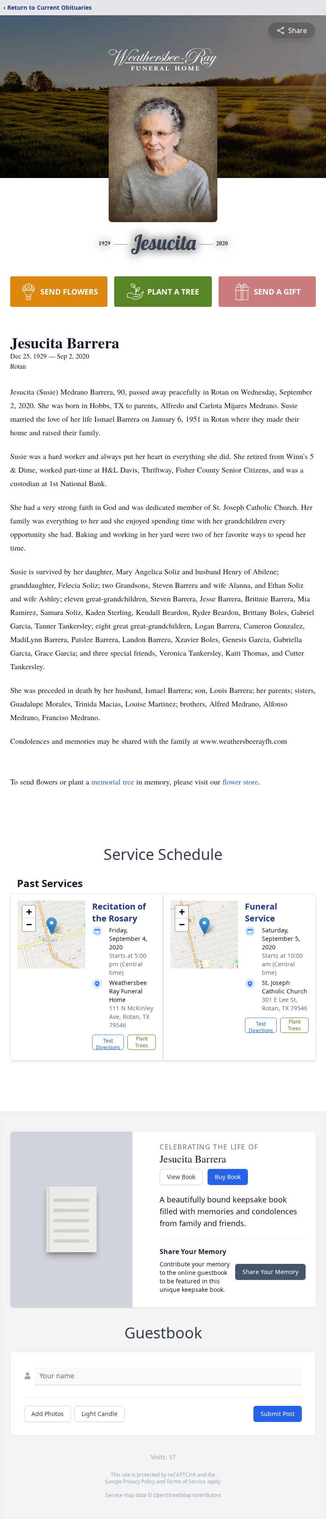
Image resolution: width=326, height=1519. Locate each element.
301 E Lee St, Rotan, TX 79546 (284, 1004)
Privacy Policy (139, 1481)
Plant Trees (141, 1042)
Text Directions (108, 1043)
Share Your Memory (270, 1272)
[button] (51, 926)
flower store (240, 781)
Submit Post (278, 1414)
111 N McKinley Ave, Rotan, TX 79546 (131, 1016)
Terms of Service (186, 1481)
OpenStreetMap (172, 1495)
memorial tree (112, 781)
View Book (181, 1177)
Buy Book (228, 1177)
